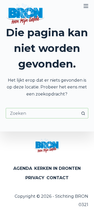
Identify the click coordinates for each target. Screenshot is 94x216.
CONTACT (57, 177)
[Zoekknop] (83, 113)
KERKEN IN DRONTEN (57, 168)
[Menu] (86, 6)
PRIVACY (34, 177)
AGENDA (22, 168)
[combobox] (42, 113)
